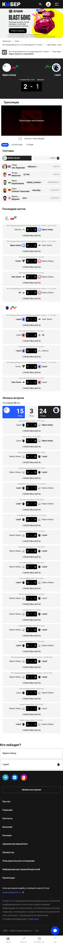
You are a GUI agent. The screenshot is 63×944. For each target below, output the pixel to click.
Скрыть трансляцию (34, 139)
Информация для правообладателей (21, 869)
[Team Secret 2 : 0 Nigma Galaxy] (14, 68)
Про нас (6, 801)
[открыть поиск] (40, 4)
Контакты (7, 818)
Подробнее (33, 919)
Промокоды (8, 878)
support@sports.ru (11, 892)
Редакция (7, 810)
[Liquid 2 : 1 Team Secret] (50, 66)
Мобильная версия (31, 789)
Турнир (29, 145)
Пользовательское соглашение (18, 861)
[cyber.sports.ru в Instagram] (24, 778)
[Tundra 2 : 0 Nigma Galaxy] (15, 68)
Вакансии (7, 827)
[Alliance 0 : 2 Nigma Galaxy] (17, 66)
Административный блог (15, 844)
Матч (4, 145)
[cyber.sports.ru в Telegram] (6, 778)
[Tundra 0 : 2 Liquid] (46, 66)
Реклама (7, 835)
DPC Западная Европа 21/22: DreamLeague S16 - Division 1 (22, 45)
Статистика (17, 145)
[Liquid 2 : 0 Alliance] (13, 307)
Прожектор (8, 852)
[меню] (57, 4)
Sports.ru (10, 901)
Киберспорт (6, 41)
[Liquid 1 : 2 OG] (49, 67)
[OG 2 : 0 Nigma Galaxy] (12, 68)
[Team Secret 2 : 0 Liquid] (45, 68)
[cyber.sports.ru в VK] (15, 778)
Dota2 (17, 41)
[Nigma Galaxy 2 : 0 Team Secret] (16, 66)
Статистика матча (31, 236)
